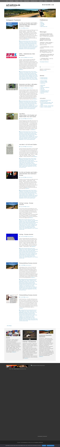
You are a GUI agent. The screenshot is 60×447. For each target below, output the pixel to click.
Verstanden (44, 445)
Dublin (28, 74)
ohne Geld (36, 76)
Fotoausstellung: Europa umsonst (28, 263)
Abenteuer (22, 73)
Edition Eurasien (28, 71)
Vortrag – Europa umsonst (26, 234)
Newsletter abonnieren (43, 77)
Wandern (20, 79)
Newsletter (42, 25)
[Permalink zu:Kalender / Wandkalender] (30, 335)
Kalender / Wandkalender (29, 341)
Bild (23, 283)
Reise (24, 77)
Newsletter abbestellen (43, 78)
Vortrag (23, 228)
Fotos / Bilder (42, 24)
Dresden (26, 74)
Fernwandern (23, 75)
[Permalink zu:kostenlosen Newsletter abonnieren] (46, 332)
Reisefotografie (36, 220)
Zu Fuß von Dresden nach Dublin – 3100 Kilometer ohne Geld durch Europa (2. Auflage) (28, 24)
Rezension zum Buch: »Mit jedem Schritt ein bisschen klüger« (28, 85)
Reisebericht (31, 77)
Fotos (23, 220)
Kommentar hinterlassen (29, 57)
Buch (35, 73)
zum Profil (44, 70)
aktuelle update (42, 85)
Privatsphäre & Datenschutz (44, 90)
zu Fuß (25, 48)
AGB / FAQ (42, 88)
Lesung (26, 225)
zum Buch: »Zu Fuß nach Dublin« (28, 144)
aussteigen (25, 73)
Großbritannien (21, 72)
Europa (32, 71)
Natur (33, 76)
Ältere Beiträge (9, 325)
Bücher (21, 71)
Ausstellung (29, 282)
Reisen (20, 78)
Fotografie (20, 220)
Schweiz (33, 72)
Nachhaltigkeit (30, 76)
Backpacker (28, 73)
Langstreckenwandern (22, 76)
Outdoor (20, 77)
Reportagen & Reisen (28, 72)
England (36, 74)
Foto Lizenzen (42, 89)
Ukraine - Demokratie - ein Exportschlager (46, 105)
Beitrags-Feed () (43, 80)
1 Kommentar (27, 206)
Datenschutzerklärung (50, 445)
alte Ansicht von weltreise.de (44, 87)
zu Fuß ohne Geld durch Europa (30, 48)
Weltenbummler (21, 48)
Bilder (21, 219)
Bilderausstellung (28, 283)
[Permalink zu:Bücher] (13, 333)
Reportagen (27, 78)
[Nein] (58, 445)
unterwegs (35, 78)
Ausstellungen (22, 279)
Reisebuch (35, 77)
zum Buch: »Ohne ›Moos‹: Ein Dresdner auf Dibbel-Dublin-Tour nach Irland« (28, 115)
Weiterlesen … (21, 69)
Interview (34, 75)
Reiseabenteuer (28, 77)
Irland (24, 72)
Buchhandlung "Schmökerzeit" (42, 436)
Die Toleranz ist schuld (43, 101)
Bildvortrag (34, 222)
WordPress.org (42, 83)
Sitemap (41, 86)
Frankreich (34, 71)
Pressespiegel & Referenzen (44, 61)
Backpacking (32, 73)
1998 (23, 160)
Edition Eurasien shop (43, 26)
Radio (22, 77)
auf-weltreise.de (13, 5)
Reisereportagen (23, 78)
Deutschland (24, 71)
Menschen (26, 76)
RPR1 (30, 78)
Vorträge (20, 160)
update (35, 72)
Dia (25, 223)
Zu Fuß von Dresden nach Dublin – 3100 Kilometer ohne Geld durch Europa (28, 174)
